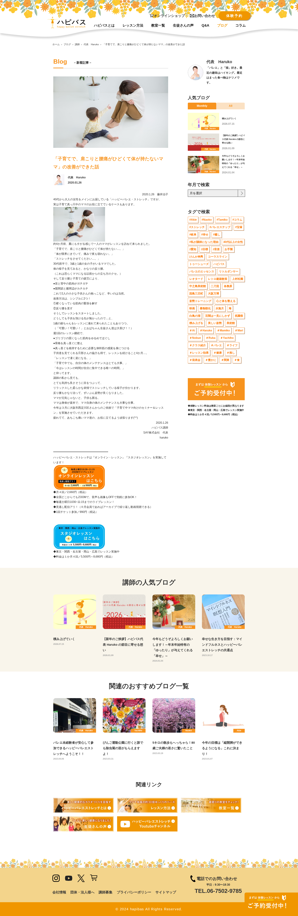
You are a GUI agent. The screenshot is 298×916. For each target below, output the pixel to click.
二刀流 (215, 286)
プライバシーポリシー (134, 892)
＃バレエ (216, 345)
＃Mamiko (223, 330)
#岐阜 (192, 234)
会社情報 (59, 892)
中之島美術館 (197, 286)
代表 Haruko (91, 44)
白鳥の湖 (194, 315)
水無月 (220, 308)
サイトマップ (165, 892)
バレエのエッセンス (201, 271)
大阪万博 (213, 293)
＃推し (231, 352)
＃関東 (225, 359)
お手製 (229, 249)
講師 (77, 44)
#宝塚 (238, 227)
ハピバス (219, 264)
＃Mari (239, 330)
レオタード (196, 278)
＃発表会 (194, 359)
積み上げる (196, 323)
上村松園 (237, 278)
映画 (192, 308)
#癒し (216, 234)
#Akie (193, 219)
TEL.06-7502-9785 (218, 891)
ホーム (56, 44)
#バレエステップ (220, 227)
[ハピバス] (66, 22)
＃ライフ (232, 345)
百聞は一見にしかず (217, 315)
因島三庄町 (196, 293)
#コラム (237, 219)
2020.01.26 (75, 182)
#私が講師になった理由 (203, 241)
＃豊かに (210, 359)
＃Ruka (210, 337)
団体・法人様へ (82, 892)
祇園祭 (239, 315)
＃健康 (217, 352)
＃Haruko (206, 330)
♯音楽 (216, 249)
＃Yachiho (227, 337)
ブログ (67, 44)
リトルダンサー (228, 271)
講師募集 (105, 892)
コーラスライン (217, 256)
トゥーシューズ (199, 264)
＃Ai (192, 330)
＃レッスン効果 (199, 352)
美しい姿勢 (215, 323)
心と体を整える (226, 300)
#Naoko (207, 219)
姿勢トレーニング (200, 300)
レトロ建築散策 (217, 278)
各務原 (228, 286)
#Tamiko (222, 219)
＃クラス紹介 (197, 345)
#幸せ (204, 234)
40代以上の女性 (233, 241)
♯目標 (204, 249)
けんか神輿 (196, 256)
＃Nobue (195, 337)
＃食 (237, 359)
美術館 (231, 323)
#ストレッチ (197, 227)
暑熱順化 (205, 308)
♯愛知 (192, 249)
